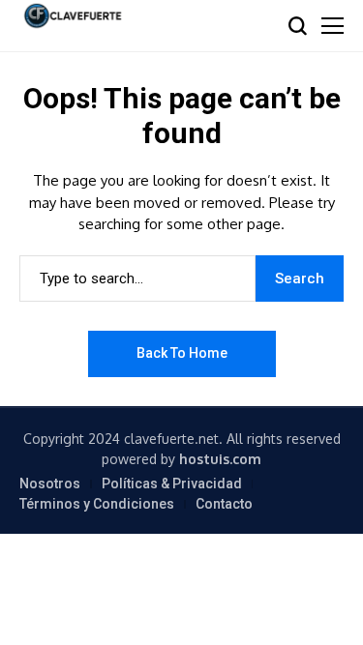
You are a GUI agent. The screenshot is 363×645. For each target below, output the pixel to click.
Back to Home (181, 353)
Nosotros (49, 483)
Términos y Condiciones (96, 504)
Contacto (224, 504)
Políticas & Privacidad (172, 483)
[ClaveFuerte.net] (72, 16)
